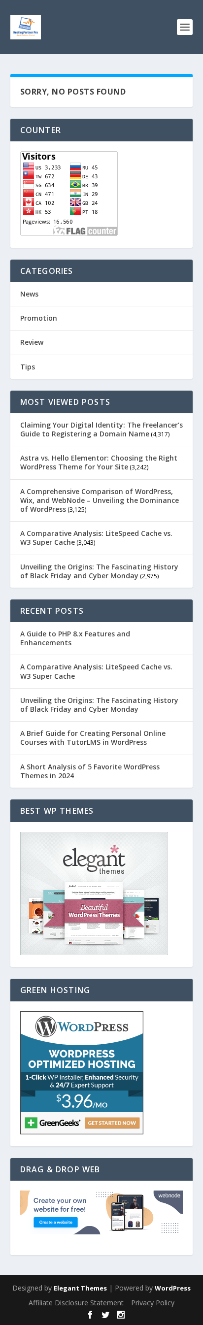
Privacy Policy (152, 1302)
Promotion (38, 318)
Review (31, 342)
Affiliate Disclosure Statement (76, 1302)
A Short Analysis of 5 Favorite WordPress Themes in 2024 (90, 771)
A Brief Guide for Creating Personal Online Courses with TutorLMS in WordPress (93, 738)
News (29, 293)
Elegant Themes (80, 1288)
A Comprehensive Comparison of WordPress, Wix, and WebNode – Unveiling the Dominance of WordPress (99, 500)
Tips (27, 366)
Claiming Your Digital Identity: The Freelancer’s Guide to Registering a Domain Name (101, 429)
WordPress (173, 1288)
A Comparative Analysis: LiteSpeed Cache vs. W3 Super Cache (96, 538)
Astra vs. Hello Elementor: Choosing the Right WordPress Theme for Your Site (98, 462)
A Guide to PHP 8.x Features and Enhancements (75, 638)
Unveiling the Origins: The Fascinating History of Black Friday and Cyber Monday (99, 571)
